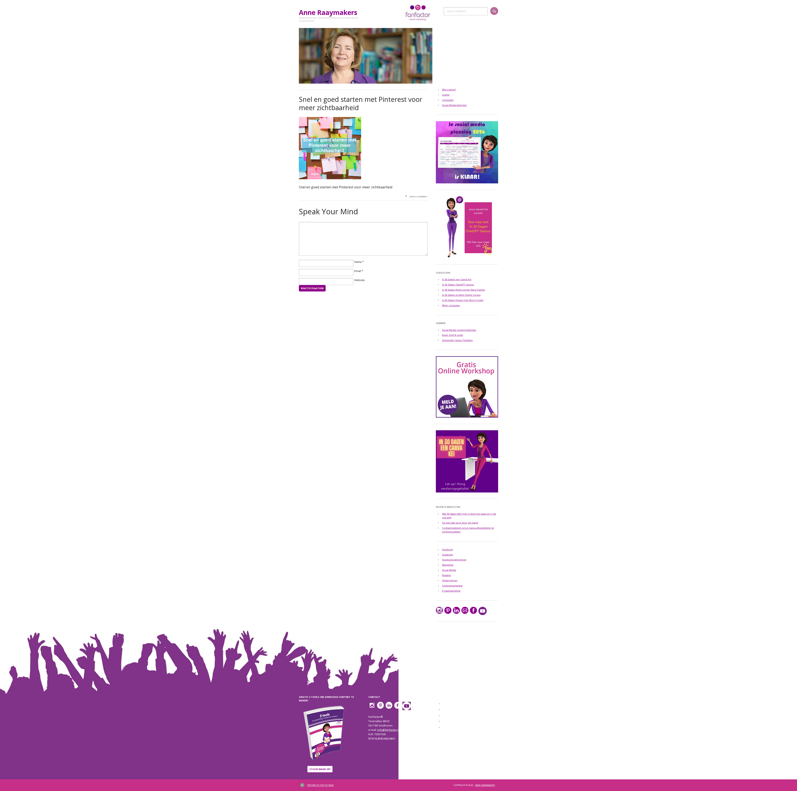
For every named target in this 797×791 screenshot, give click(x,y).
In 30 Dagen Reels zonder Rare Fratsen (463, 289)
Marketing (447, 564)
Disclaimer (449, 721)
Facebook (447, 549)
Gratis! (445, 94)
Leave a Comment (418, 196)
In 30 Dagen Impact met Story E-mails (462, 300)
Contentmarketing (452, 585)
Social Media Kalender (454, 105)
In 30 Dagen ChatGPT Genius (458, 284)
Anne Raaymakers (330, 12)
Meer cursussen (451, 305)
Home (447, 704)
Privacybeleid (451, 727)
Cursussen (448, 99)
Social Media (449, 570)
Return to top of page (320, 785)
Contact (448, 716)
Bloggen (446, 575)
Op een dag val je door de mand (460, 522)
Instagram (447, 554)
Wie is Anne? (449, 89)
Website (359, 280)
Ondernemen (449, 580)
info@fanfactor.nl (388, 730)
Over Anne (450, 710)
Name (358, 262)
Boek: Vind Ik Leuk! (452, 334)
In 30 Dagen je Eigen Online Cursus (461, 294)
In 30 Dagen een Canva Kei (456, 279)
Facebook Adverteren (454, 559)
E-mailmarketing (451, 590)
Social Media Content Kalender (459, 330)
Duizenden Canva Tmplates (457, 340)
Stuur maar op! (319, 769)
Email (357, 271)
